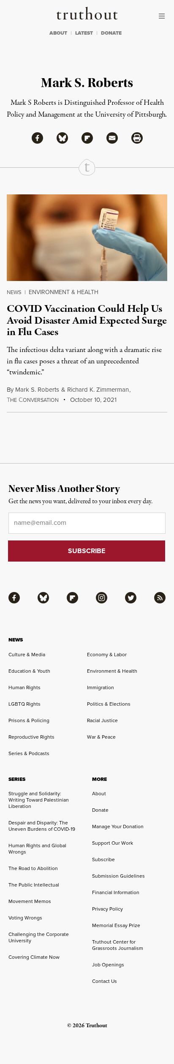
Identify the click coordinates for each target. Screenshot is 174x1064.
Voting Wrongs (25, 917)
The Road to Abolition (33, 868)
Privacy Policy (107, 908)
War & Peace (101, 736)
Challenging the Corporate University (38, 937)
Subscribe (103, 859)
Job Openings (108, 964)
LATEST (84, 33)
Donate (100, 809)
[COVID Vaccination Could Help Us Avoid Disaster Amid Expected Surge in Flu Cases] (87, 237)
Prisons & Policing (28, 720)
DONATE (111, 33)
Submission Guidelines (118, 875)
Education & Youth (29, 670)
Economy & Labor (107, 654)
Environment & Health (63, 292)
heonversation (33, 400)
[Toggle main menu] (164, 16)
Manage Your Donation (118, 826)
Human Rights (24, 687)
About (99, 793)
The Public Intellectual (33, 884)
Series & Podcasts (28, 753)
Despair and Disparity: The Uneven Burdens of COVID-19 (41, 825)
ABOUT (58, 33)
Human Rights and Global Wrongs (37, 848)
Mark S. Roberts (37, 389)
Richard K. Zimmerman (98, 389)
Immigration (100, 687)
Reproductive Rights (31, 736)
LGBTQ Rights (24, 703)
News (14, 292)
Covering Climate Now (34, 956)
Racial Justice (102, 720)
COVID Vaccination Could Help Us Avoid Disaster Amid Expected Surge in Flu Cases (87, 320)
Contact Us (104, 981)
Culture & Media (26, 654)
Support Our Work (112, 842)
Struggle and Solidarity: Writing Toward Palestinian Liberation (38, 800)
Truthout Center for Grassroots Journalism (117, 945)
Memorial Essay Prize (116, 925)
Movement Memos (29, 901)
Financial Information (115, 892)
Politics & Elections (108, 703)
